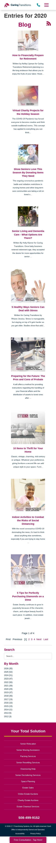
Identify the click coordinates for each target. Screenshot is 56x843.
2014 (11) (8, 709)
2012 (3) (7, 716)
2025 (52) (8, 672)
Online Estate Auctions (28, 794)
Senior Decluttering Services (28, 775)
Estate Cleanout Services (28, 806)
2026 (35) (8, 668)
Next (38, 639)
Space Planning (28, 781)
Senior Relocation (28, 744)
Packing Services (28, 756)
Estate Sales (28, 787)
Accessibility (19, 834)
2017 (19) (8, 699)
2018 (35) (8, 696)
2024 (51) (8, 675)
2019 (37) (8, 692)
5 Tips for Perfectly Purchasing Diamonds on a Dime (28, 596)
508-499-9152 (29, 817)
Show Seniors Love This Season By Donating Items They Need (28, 172)
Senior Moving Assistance (28, 750)
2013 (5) (7, 713)
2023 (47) (8, 679)
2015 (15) (8, 706)
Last (45, 639)
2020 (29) (8, 689)
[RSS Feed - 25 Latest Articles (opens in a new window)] (48, 23)
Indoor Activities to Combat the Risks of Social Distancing (28, 520)
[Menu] (46, 4)
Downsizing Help (28, 769)
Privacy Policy (35, 834)
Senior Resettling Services (28, 762)
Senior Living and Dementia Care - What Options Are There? (28, 234)
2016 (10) (8, 703)
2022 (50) (8, 682)
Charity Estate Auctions (28, 800)
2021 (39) (8, 685)
